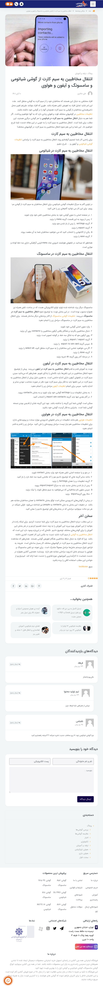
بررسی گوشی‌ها (82, 829)
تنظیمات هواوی (85, 420)
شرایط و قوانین (76, 887)
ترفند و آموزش (80, 73)
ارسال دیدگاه (85, 799)
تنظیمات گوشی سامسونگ (63, 316)
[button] (21, 4)
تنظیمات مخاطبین (84, 114)
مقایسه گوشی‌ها (81, 833)
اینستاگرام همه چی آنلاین (84, 946)
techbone (83, 566)
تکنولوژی (84, 841)
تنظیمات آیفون (59, 386)
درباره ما (94, 880)
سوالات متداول (76, 907)
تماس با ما (77, 880)
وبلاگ (89, 73)
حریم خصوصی (91, 887)
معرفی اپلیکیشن (81, 849)
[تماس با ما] (8, 981)
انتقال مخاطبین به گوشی (81, 534)
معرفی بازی (83, 853)
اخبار (86, 837)
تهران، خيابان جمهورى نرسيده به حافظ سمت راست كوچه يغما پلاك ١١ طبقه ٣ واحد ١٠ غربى (81, 933)
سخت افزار (84, 857)
